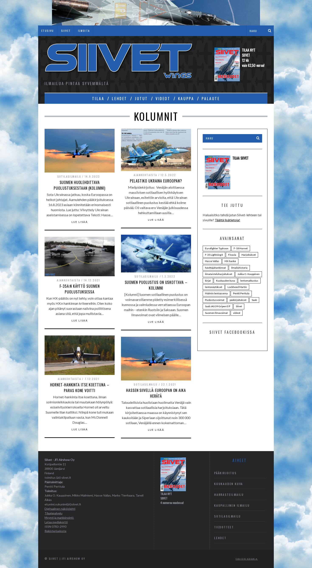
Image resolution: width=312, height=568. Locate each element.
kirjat (208, 280)
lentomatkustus (249, 280)
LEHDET (119, 98)
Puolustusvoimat (214, 300)
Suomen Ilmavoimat (216, 312)
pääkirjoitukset (238, 300)
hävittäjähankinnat (215, 267)
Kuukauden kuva (225, 280)
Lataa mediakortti (56, 522)
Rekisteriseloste (55, 531)
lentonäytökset (213, 287)
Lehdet (220, 538)
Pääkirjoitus (225, 473)
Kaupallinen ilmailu (232, 505)
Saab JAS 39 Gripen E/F (217, 306)
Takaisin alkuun (246, 559)
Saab (254, 300)
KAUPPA (186, 98)
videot (236, 312)
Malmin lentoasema (216, 293)
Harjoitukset (249, 254)
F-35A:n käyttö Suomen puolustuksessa (80, 289)
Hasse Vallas (212, 261)
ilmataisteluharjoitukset (218, 274)
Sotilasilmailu (69, 176)
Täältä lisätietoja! (227, 220)
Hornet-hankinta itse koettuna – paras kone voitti (79, 387)
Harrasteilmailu (229, 494)
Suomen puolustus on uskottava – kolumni (156, 285)
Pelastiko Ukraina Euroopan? (156, 181)
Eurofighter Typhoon (216, 248)
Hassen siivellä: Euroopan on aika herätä (156, 393)
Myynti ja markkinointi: (59, 517)
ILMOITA (84, 30)
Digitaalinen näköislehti (60, 508)
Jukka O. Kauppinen (249, 274)
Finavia (232, 254)
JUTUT (141, 98)
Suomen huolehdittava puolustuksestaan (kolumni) (79, 185)
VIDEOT (163, 98)
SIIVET (66, 30)
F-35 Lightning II (214, 254)
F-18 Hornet (241, 248)
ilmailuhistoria (239, 267)
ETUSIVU (47, 30)
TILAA (98, 98)
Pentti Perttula (241, 293)
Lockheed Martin (237, 287)
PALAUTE (211, 98)
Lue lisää (80, 222)
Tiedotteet (224, 527)
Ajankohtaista (145, 175)
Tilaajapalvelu (53, 513)
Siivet (239, 306)
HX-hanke (230, 261)
